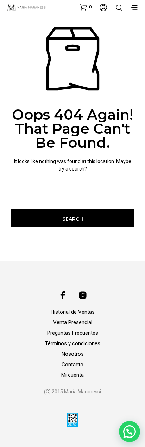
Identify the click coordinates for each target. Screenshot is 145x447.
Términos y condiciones (72, 343)
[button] (86, 7)
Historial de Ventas (73, 312)
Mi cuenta (72, 375)
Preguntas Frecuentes (72, 333)
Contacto (72, 364)
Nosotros (73, 354)
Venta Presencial (72, 322)
